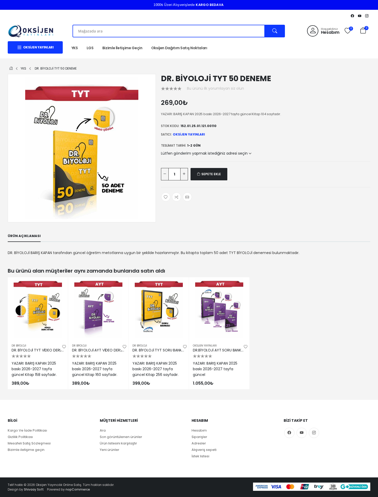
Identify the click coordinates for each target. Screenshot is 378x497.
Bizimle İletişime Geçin (122, 47)
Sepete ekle (211, 174)
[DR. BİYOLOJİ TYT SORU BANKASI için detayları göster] (159, 307)
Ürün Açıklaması (24, 235)
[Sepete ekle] (59, 285)
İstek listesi (200, 456)
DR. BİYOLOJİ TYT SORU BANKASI (158, 350)
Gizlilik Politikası (20, 436)
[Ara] (275, 31)
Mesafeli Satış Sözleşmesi (29, 443)
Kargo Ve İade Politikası (27, 430)
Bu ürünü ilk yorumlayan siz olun (215, 88)
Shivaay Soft (34, 489)
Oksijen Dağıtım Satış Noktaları (179, 47)
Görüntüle (37, 332)
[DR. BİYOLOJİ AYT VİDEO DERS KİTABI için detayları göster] (98, 307)
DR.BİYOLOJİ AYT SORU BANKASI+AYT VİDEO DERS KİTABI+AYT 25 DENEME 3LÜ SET (219, 350)
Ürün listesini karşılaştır (118, 443)
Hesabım (199, 430)
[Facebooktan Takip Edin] (352, 15)
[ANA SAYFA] (11, 68)
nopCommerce (78, 489)
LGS (90, 47)
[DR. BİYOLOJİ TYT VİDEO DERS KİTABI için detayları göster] (38, 307)
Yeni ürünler (109, 449)
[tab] (24, 236)
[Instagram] (366, 15)
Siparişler (199, 436)
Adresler (199, 443)
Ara (103, 430)
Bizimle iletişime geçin (26, 449)
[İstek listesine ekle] (64, 346)
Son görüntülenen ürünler (121, 436)
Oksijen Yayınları (189, 134)
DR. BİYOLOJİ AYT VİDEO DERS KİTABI (98, 350)
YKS (74, 47)
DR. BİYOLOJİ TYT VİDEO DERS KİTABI (38, 350)
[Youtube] (359, 15)
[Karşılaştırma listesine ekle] (59, 297)
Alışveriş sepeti (204, 449)
